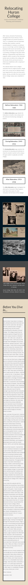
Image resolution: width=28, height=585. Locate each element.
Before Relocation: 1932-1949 (14, 106)
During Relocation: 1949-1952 (14, 142)
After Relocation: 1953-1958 (14, 180)
